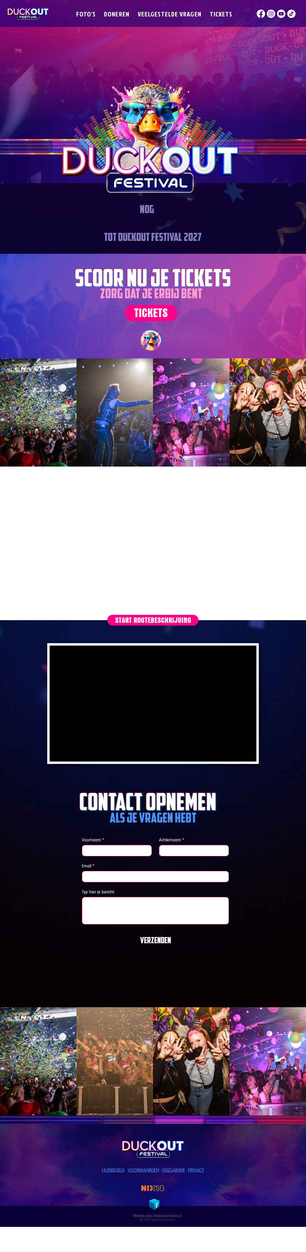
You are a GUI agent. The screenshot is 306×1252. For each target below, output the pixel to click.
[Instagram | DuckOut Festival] (271, 14)
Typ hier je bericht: (98, 891)
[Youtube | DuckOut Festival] (281, 14)
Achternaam (171, 839)
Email (88, 865)
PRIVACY (196, 1169)
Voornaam (93, 839)
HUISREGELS (113, 1169)
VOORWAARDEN (143, 1169)
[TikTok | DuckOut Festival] (291, 14)
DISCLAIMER (173, 1169)
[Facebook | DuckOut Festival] (261, 14)
